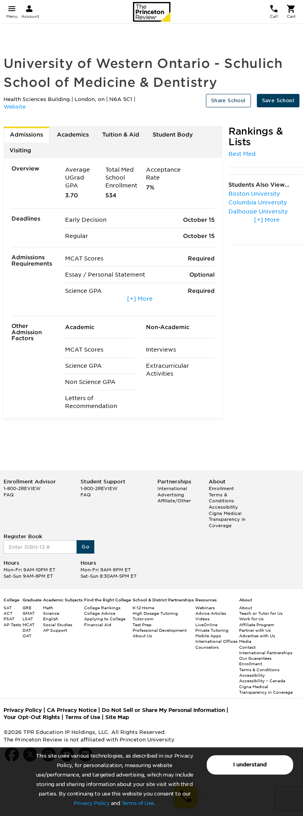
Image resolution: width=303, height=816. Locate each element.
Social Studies (57, 624)
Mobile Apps (208, 635)
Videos (202, 618)
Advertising (170, 495)
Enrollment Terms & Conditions (221, 494)
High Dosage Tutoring (155, 613)
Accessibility (223, 507)
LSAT (27, 618)
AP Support (55, 630)
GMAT (28, 613)
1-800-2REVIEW (22, 488)
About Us (142, 635)
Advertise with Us (257, 635)
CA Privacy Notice (72, 710)
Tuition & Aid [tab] (120, 134)
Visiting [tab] (20, 150)
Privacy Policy (91, 803)
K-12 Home (143, 607)
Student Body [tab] (173, 134)
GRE (27, 607)
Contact (247, 647)
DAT (26, 630)
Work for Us (251, 618)
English (50, 618)
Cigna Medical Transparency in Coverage (227, 519)
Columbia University (257, 202)
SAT (8, 607)
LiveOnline (206, 624)
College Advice (99, 613)
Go (85, 547)
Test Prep (142, 624)
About (245, 607)
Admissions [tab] (26, 134)
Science (51, 613)
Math (48, 607)
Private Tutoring (211, 630)
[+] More (140, 299)
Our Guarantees (255, 658)
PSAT (9, 618)
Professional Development (160, 630)
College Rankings (102, 607)
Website (15, 107)
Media (245, 641)
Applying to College (104, 618)
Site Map (117, 717)
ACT (8, 613)
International (172, 488)
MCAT (28, 624)
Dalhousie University (258, 211)
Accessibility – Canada (262, 680)
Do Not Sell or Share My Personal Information (163, 710)
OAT (27, 635)
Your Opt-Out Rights (32, 717)
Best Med (242, 154)
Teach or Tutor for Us (260, 613)
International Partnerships (265, 652)
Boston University (254, 194)
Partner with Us (255, 630)
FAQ (9, 495)
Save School (278, 100)
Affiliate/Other (174, 500)
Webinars (205, 607)
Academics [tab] (73, 134)
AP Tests (12, 624)
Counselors (207, 647)
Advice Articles (210, 613)
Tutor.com (143, 618)
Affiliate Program (256, 624)
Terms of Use (138, 803)
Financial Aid (97, 624)
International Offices (216, 641)
